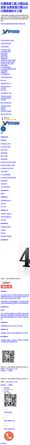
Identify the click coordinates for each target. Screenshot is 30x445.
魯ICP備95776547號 (11, 369)
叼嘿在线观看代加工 (7, 77)
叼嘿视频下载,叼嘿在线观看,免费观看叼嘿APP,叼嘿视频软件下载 (14, 7)
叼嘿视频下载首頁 (6, 43)
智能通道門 (4, 72)
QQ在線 (6, 391)
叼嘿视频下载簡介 (6, 106)
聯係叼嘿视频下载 (19, 23)
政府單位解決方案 (22, 315)
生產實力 (3, 107)
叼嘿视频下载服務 (6, 111)
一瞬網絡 (10, 370)
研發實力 (3, 109)
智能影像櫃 (4, 70)
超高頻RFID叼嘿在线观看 (8, 60)
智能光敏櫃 (4, 65)
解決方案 (3, 80)
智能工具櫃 (4, 56)
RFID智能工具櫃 (5, 49)
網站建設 (3, 370)
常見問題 (3, 99)
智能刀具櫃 (4, 53)
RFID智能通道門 (5, 74)
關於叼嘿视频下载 (6, 103)
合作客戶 (3, 88)
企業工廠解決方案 (11, 315)
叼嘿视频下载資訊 (6, 96)
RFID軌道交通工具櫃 (7, 63)
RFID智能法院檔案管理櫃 (8, 69)
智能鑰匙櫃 (4, 58)
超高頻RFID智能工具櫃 (7, 62)
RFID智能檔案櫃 (5, 67)
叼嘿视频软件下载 (6, 93)
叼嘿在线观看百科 (6, 98)
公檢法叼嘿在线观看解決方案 (9, 313)
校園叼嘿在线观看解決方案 (9, 317)
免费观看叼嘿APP (6, 83)
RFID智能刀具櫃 (5, 51)
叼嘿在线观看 (5, 23)
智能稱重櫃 (4, 55)
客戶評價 (3, 90)
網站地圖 (11, 23)
